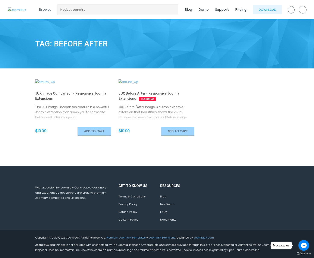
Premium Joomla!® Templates (126, 237)
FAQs (163, 212)
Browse (45, 9)
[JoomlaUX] (17, 9)
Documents (168, 220)
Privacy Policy (128, 204)
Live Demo (167, 204)
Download (267, 9)
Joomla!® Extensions (162, 237)
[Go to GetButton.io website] (304, 253)
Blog (188, 9)
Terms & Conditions (132, 196)
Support (222, 9)
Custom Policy (128, 220)
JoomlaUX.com (204, 237)
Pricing (241, 9)
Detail (81, 81)
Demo (203, 9)
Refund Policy (128, 212)
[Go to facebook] (303, 245)
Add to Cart (94, 131)
